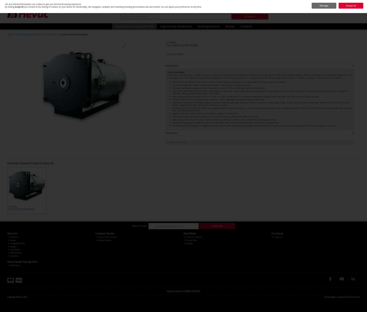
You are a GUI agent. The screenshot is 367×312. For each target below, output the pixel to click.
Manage (324, 5)
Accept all (351, 5)
